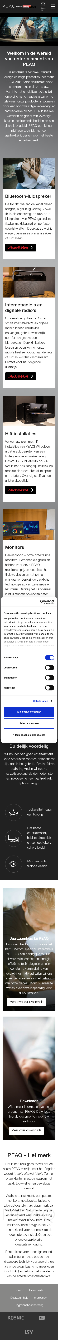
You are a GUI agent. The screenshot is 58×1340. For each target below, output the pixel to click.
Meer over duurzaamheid (27, 1002)
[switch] (49, 667)
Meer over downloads (26, 1130)
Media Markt (20, 247)
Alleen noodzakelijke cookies (29, 734)
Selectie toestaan (29, 723)
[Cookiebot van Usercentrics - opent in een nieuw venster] (41, 602)
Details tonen (40, 701)
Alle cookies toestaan (29, 711)
